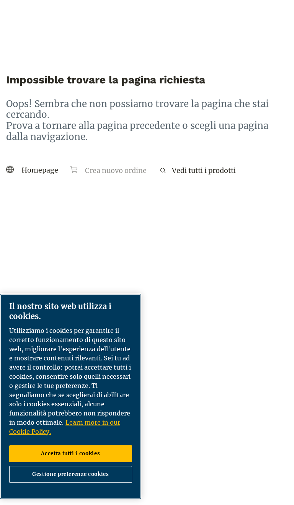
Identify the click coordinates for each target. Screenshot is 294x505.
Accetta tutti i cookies (70, 453)
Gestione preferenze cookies (70, 474)
